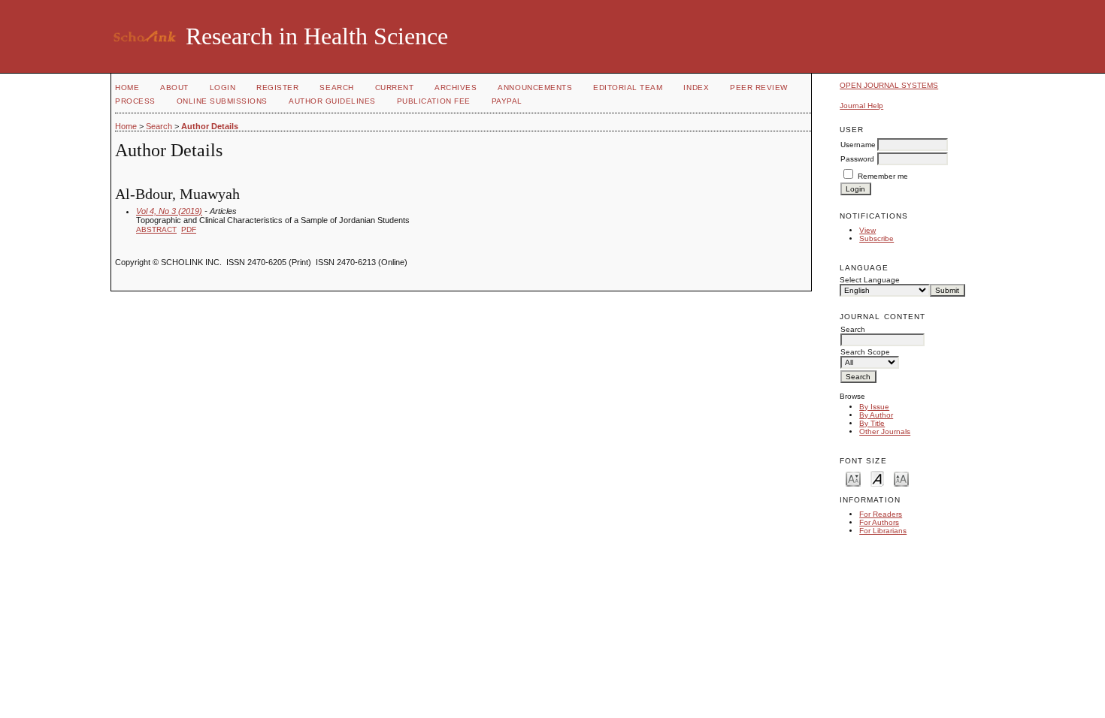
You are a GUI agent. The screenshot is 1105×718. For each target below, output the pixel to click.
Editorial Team (627, 87)
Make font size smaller (853, 478)
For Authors (879, 522)
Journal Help (861, 105)
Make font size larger (901, 478)
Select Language (870, 280)
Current (394, 87)
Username (858, 144)
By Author (876, 415)
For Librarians (883, 530)
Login (223, 87)
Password (857, 159)
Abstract (156, 229)
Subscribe (876, 238)
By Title (872, 423)
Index (696, 87)
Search (336, 87)
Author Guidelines (332, 101)
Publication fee (434, 101)
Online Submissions (222, 101)
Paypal (507, 101)
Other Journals (884, 431)
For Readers (880, 514)
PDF (188, 229)
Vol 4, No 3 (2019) (169, 211)
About (174, 87)
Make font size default (877, 478)
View (867, 230)
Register (277, 87)
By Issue (874, 407)
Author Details (209, 126)
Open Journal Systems (889, 85)
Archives (455, 87)
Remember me (883, 176)
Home (127, 87)
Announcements (535, 87)
